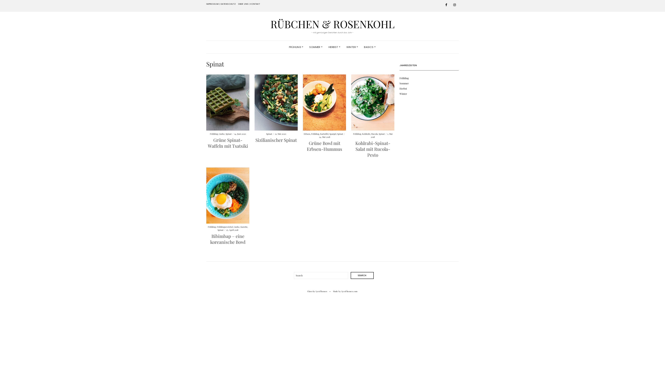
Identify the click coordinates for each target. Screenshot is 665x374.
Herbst (334, 47)
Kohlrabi (366, 133)
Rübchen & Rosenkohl (332, 24)
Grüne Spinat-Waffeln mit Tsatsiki (228, 143)
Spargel (332, 133)
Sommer (315, 47)
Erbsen (307, 133)
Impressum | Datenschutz (221, 4)
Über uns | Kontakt (249, 4)
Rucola (374, 133)
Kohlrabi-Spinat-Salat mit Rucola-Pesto (372, 149)
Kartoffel (324, 133)
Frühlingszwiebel (225, 226)
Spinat (229, 133)
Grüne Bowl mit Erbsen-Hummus (324, 146)
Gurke (222, 133)
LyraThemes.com (350, 291)
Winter (351, 47)
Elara (309, 291)
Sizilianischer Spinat (276, 140)
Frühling (295, 47)
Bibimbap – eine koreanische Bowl (227, 239)
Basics (369, 47)
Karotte (244, 226)
